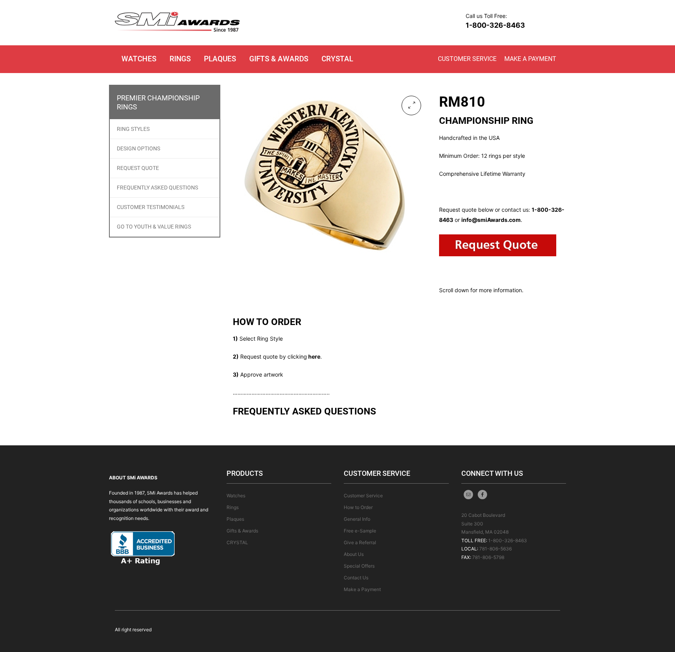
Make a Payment (530, 59)
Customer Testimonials (150, 207)
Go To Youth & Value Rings (154, 226)
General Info (357, 519)
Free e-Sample (360, 531)
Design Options (138, 148)
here (314, 356)
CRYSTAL (337, 58)
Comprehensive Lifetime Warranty (482, 173)
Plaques (220, 58)
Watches (138, 58)
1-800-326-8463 (495, 25)
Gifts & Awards (278, 58)
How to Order (358, 507)
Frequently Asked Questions (157, 187)
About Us (354, 554)
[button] (411, 105)
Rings (180, 58)
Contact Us (356, 578)
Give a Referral (360, 542)
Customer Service (467, 59)
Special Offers (359, 566)
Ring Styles (133, 129)
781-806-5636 (495, 549)
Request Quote (138, 168)
